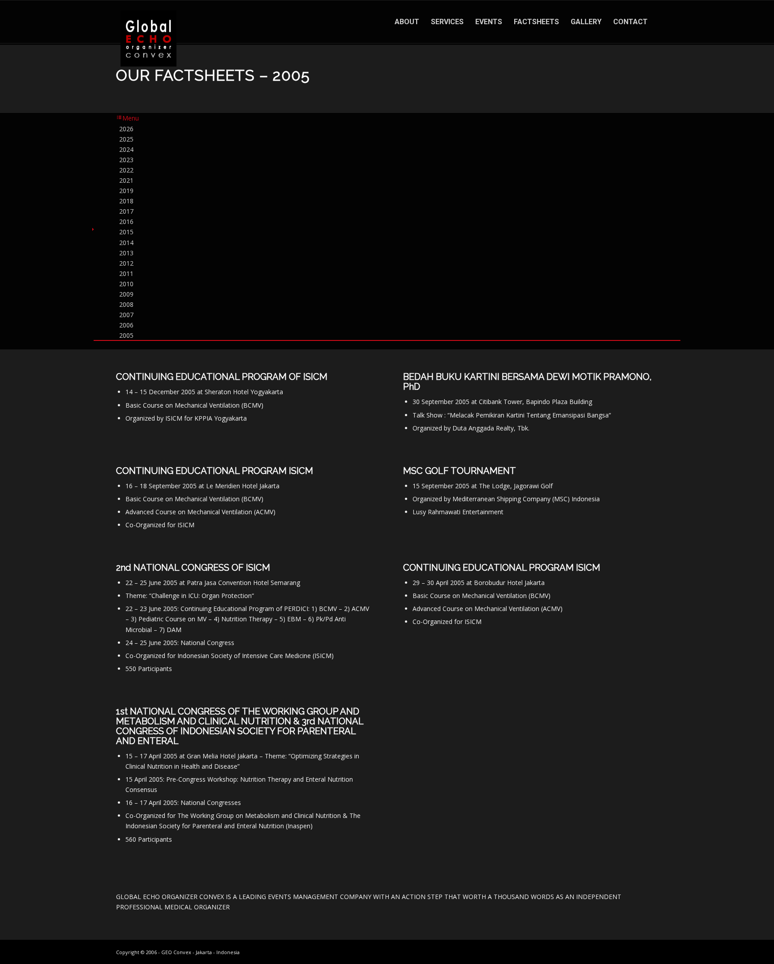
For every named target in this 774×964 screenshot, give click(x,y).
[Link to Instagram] (597, 951)
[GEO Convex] (148, 39)
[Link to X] (624, 951)
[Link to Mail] (651, 951)
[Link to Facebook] (611, 951)
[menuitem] (407, 22)
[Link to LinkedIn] (638, 951)
